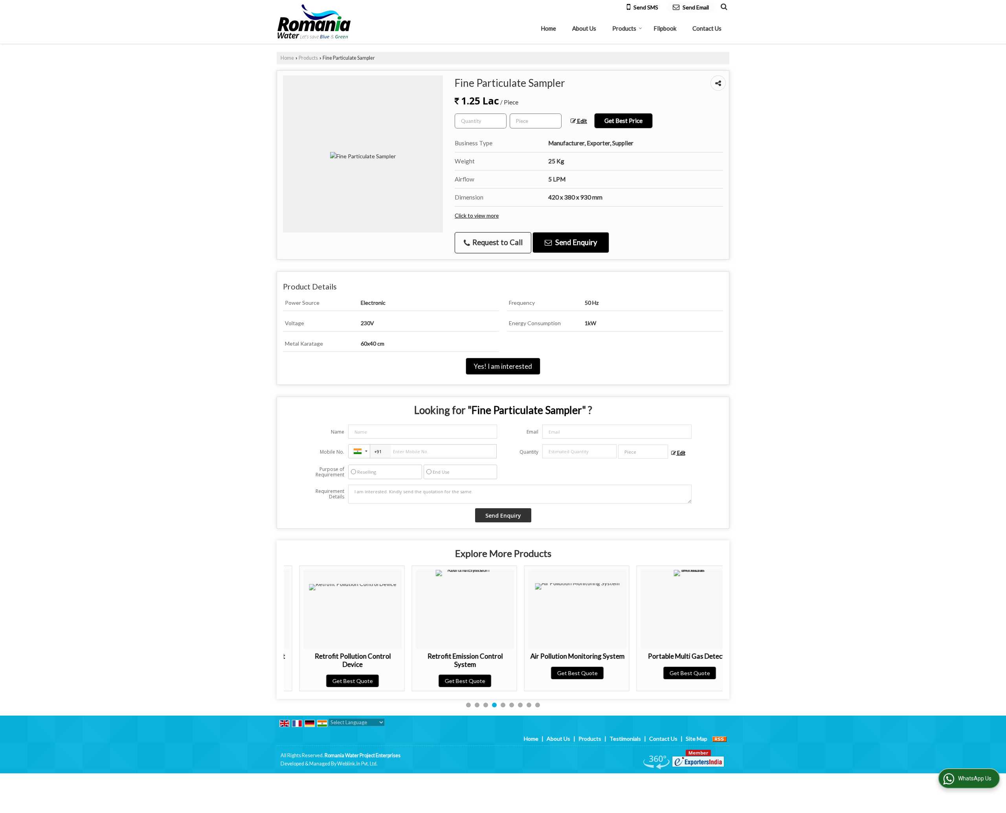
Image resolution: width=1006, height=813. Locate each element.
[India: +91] (359, 451)
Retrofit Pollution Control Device (337, 660)
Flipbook (665, 28)
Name (337, 431)
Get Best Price (623, 120)
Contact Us (706, 28)
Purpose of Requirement (330, 472)
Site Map (696, 738)
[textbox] (536, 121)
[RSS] (719, 738)
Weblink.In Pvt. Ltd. (357, 764)
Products (624, 28)
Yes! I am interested (503, 366)
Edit (581, 120)
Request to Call (497, 242)
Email (532, 431)
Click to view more (477, 215)
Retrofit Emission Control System (449, 660)
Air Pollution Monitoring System (562, 656)
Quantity (529, 452)
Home (548, 28)
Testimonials (625, 738)
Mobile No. (332, 452)
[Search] (723, 6)
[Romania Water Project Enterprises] (314, 22)
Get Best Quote (337, 681)
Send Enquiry (575, 242)
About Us (584, 28)
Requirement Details (330, 494)
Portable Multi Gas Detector (674, 656)
